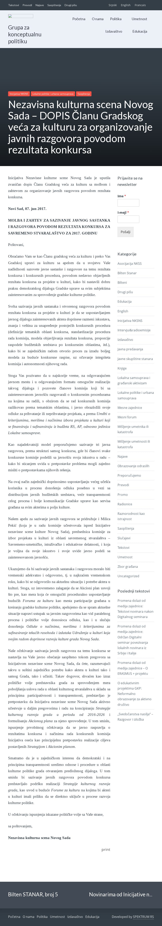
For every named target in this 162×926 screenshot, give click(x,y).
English (126, 5)
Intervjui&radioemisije (134, 330)
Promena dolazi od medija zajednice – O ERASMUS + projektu (133, 668)
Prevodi (27, 5)
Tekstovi (13, 5)
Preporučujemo (129, 475)
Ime (122, 196)
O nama (98, 19)
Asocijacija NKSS (130, 263)
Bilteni (122, 282)
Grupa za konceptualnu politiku (24, 34)
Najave (40, 5)
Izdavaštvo (113, 31)
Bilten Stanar (127, 273)
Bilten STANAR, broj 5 (33, 894)
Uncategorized (128, 576)
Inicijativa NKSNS (19, 93)
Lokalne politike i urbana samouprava (52, 93)
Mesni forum (127, 417)
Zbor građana (128, 566)
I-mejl (123, 213)
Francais (140, 5)
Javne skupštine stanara (135, 359)
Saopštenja (54, 5)
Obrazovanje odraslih (133, 466)
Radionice (125, 504)
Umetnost (139, 19)
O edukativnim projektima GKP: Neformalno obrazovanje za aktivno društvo (135, 694)
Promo (123, 494)
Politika (116, 19)
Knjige (122, 368)
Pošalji (125, 232)
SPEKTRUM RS (143, 917)
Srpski (113, 5)
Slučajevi (124, 538)
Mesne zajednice (130, 407)
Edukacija (139, 31)
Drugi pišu (71, 5)
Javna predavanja (130, 349)
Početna (78, 19)
